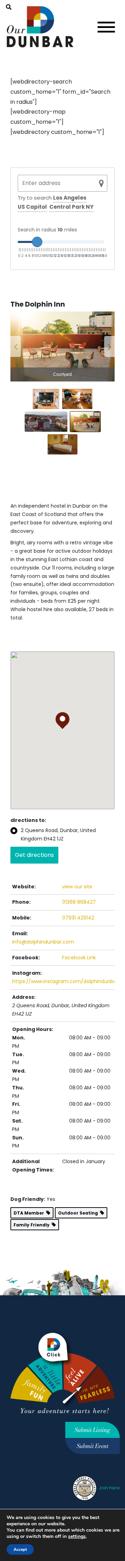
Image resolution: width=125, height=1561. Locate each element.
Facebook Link (79, 957)
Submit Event (92, 1446)
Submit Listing (92, 1430)
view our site (77, 886)
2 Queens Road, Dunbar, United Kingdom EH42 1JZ (58, 834)
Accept (20, 1549)
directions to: (28, 820)
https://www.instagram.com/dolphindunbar (65, 981)
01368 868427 (79, 901)
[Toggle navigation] (106, 27)
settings (77, 1536)
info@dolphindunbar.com (43, 941)
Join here (109, 1488)
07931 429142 (78, 917)
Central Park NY (71, 206)
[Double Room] (62, 346)
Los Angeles (69, 197)
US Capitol (32, 206)
